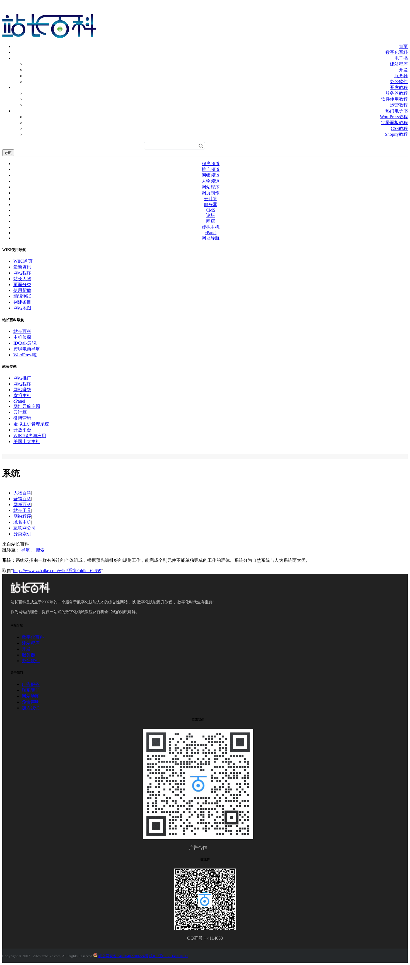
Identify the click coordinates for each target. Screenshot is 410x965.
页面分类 (22, 284)
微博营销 (22, 418)
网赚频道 (211, 175)
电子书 (401, 58)
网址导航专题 (26, 406)
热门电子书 (396, 110)
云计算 (210, 198)
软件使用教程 (394, 99)
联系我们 (31, 690)
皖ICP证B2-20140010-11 (168, 956)
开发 (403, 69)
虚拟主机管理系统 (31, 424)
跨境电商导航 (26, 349)
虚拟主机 (211, 227)
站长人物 (22, 278)
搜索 (40, 550)
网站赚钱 (22, 389)
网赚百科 (22, 504)
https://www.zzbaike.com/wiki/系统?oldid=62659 (57, 570)
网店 (210, 221)
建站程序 (399, 64)
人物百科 (22, 492)
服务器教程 (396, 93)
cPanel (210, 232)
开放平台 (22, 429)
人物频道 (211, 181)
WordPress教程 (394, 116)
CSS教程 (399, 128)
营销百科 (22, 498)
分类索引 (22, 533)
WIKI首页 (23, 261)
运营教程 (399, 105)
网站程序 (211, 187)
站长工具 (22, 510)
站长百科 (22, 331)
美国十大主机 (26, 441)
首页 (403, 46)
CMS (210, 210)
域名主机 (22, 522)
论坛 (210, 215)
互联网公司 (24, 528)
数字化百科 (396, 52)
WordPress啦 (25, 354)
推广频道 (211, 169)
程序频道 (211, 163)
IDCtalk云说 (25, 343)
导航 (8, 153)
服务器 (401, 75)
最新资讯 (22, 267)
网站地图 (22, 308)
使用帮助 (22, 290)
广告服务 (31, 684)
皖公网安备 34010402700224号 (123, 956)
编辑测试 (22, 296)
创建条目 (22, 302)
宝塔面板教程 (394, 122)
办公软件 (399, 81)
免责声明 (31, 702)
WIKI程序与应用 (29, 435)
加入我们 (31, 707)
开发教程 (399, 87)
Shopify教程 (396, 134)
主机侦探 (22, 337)
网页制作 (211, 192)
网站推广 (22, 378)
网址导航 (211, 238)
